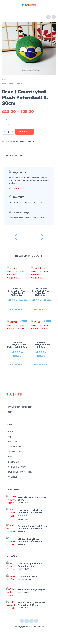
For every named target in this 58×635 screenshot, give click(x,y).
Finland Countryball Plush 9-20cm (41, 345)
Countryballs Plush (12, 83)
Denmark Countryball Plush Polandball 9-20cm (17, 345)
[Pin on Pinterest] (48, 156)
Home (5, 80)
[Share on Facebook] (37, 156)
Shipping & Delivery (16, 467)
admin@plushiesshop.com (19, 407)
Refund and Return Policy (19, 472)
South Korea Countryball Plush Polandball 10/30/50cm (41, 292)
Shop (9, 436)
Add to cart (24, 131)
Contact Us (11, 457)
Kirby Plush (11, 442)
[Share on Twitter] (42, 156)
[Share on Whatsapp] (53, 156)
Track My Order (13, 462)
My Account (12, 477)
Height (5, 119)
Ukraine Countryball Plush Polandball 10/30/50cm (17, 292)
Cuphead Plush (13, 452)
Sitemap (10, 412)
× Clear (5, 125)
